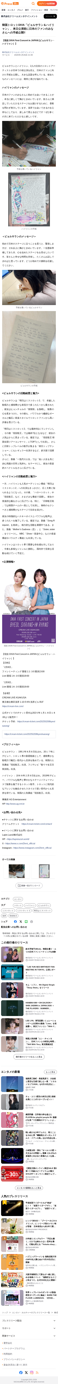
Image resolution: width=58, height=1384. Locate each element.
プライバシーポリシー (13, 1359)
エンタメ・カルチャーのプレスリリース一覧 (31, 1312)
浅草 (4, 916)
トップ (5, 1312)
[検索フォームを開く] (33, 3)
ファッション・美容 (39, 10)
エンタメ (11, 10)
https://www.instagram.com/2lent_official (32, 848)
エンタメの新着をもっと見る (29, 1188)
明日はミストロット (42, 910)
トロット (18, 905)
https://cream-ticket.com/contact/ (37, 824)
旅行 (27, 10)
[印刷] (31, 921)
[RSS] (37, 1372)
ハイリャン (30, 905)
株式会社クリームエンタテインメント (18, 52)
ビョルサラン (44, 905)
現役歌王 (13, 916)
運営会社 (7, 1343)
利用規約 (7, 1354)
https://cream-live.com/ (12, 706)
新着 (3, 10)
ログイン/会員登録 (47, 3)
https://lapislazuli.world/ (18, 839)
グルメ (20, 10)
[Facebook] (15, 921)
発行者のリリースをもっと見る (29, 1057)
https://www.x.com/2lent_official (20, 843)
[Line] (26, 921)
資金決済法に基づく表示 (14, 1365)
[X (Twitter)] (20, 921)
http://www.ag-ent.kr (15, 804)
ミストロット (8, 910)
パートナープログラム (13, 1348)
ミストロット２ (23, 910)
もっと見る (50, 1072)
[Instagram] (31, 1372)
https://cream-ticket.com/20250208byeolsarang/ (27, 734)
